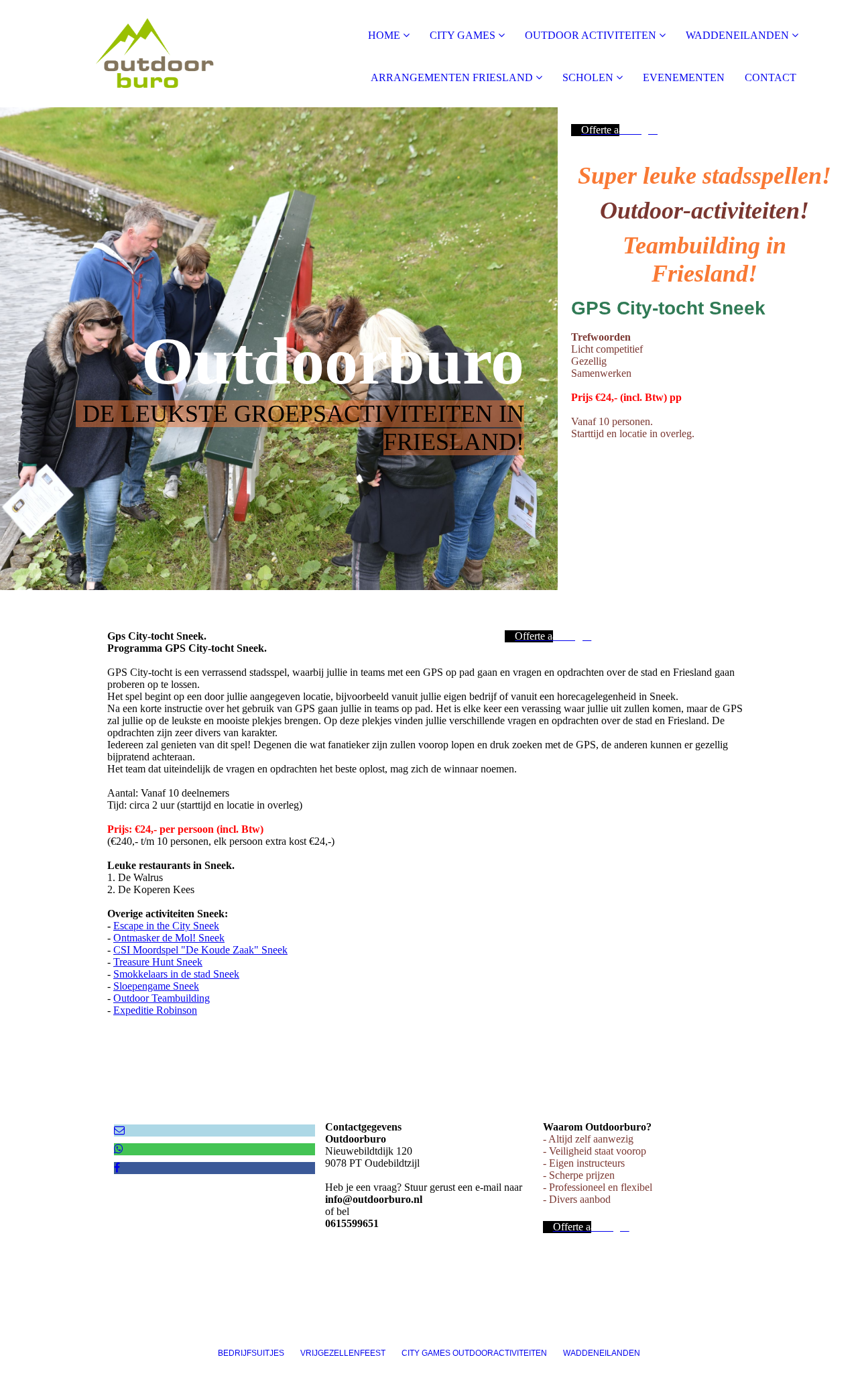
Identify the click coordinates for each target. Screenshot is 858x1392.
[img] (154, 53)
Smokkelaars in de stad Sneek (176, 974)
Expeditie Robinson (155, 1010)
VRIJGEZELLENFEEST (350, 1353)
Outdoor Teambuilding (161, 998)
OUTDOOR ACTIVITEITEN (592, 35)
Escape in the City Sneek (166, 925)
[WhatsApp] (118, 1149)
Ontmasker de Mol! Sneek (169, 937)
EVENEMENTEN (684, 77)
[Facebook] (117, 1167)
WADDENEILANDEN (739, 35)
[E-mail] (119, 1130)
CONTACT (770, 77)
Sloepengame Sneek (156, 986)
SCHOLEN (587, 77)
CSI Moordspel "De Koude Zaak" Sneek (200, 949)
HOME (384, 35)
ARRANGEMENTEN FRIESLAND (452, 77)
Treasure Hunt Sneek (157, 962)
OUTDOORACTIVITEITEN (499, 1353)
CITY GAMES (462, 35)
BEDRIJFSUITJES (259, 1353)
